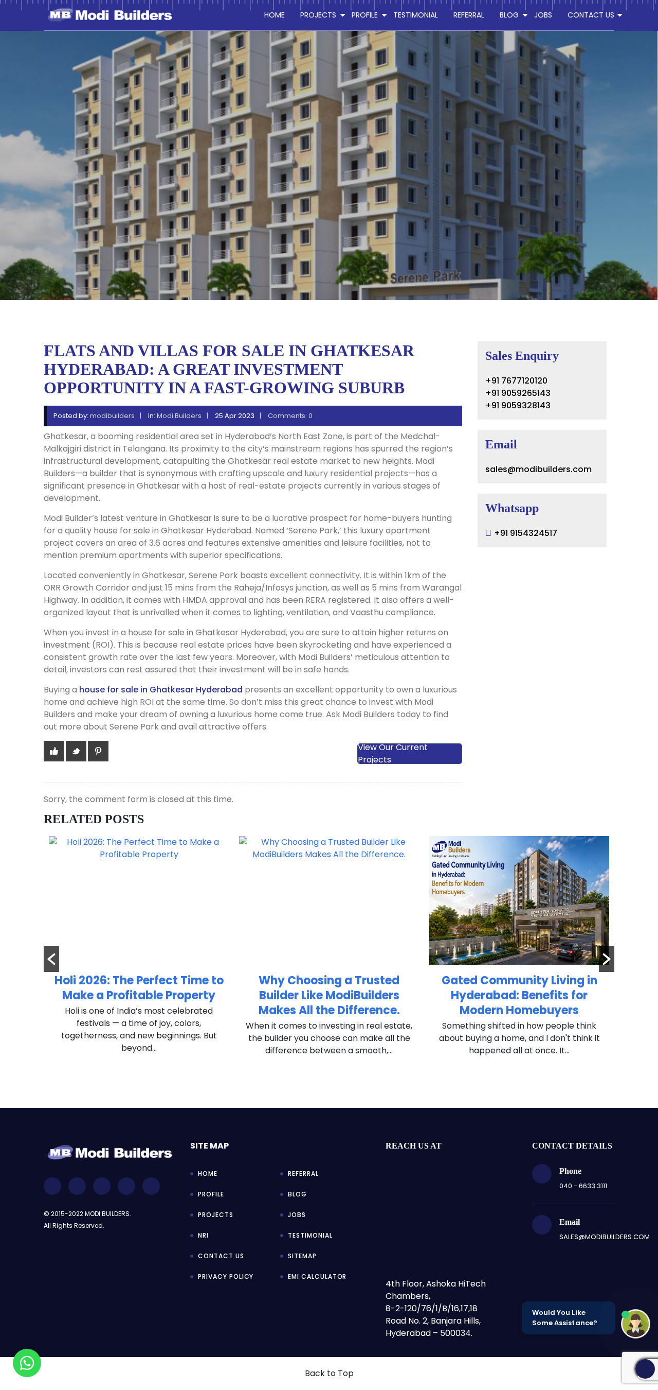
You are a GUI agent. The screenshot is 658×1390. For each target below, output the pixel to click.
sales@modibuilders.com (538, 469)
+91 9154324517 (525, 533)
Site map (209, 1146)
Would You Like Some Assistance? (564, 1318)
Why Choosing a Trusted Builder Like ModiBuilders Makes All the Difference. (156, 995)
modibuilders (112, 416)
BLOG (509, 15)
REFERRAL (468, 15)
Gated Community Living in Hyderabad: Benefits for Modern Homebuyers (347, 995)
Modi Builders (179, 416)
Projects (215, 1214)
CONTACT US (591, 15)
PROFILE (365, 15)
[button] (51, 959)
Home (274, 15)
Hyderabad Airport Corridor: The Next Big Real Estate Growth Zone (537, 995)
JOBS (543, 15)
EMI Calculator (317, 1276)
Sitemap (302, 1256)
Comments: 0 (290, 416)
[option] (157, 951)
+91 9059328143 (518, 405)
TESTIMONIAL (415, 15)
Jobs (297, 1214)
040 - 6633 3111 (583, 1186)
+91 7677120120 (516, 381)
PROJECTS (318, 15)
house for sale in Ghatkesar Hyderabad (161, 690)
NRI (203, 1235)
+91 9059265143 (518, 393)
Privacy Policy (225, 1276)
